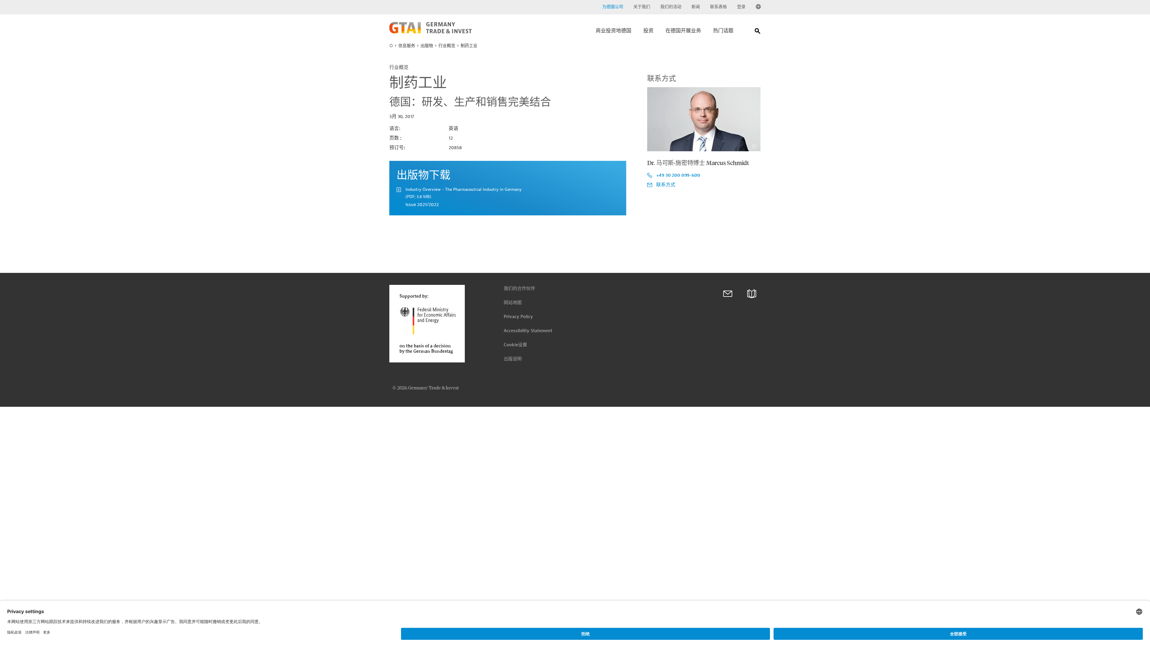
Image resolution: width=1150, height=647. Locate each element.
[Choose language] (758, 7)
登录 (741, 6)
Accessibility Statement (528, 331)
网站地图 (513, 303)
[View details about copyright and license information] (754, 146)
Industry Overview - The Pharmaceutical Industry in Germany (463, 193)
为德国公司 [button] (612, 6)
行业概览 (446, 45)
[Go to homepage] (430, 32)
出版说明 (513, 359)
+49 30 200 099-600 (678, 175)
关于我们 (641, 6)
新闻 (695, 6)
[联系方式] (728, 294)
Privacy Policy (518, 317)
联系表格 (718, 6)
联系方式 (665, 185)
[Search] (758, 32)
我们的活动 (670, 6)
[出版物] (752, 294)
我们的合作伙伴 (519, 288)
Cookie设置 (515, 345)
